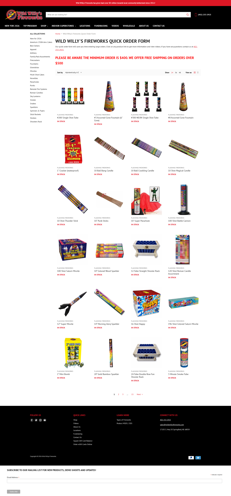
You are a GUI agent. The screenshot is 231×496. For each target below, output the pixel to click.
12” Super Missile (65, 324)
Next (139, 394)
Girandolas (34, 67)
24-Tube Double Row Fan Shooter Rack (142, 375)
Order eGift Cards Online (82, 444)
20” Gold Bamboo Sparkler (106, 374)
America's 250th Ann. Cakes (41, 42)
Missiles (33, 71)
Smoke (33, 100)
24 (172, 72)
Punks (32, 85)
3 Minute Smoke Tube (178, 374)
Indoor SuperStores (63, 25)
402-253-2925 (165, 420)
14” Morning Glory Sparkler (106, 324)
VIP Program (30, 25)
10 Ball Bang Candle (103, 170)
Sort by (60, 72)
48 (180, 72)
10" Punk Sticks (101, 220)
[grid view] (194, 72)
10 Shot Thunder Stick (67, 220)
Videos (115, 25)
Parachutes (34, 82)
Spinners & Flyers (37, 111)
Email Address (13, 477)
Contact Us (159, 25)
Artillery (33, 53)
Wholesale (129, 25)
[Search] (187, 14)
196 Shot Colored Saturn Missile (183, 324)
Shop (44, 25)
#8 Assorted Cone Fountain (180, 117)
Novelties (34, 78)
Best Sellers (35, 46)
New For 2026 (12, 25)
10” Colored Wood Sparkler (106, 271)
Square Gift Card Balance (82, 441)
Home (57, 34)
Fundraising (101, 25)
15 (132, 394)
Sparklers (34, 107)
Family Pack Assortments (40, 56)
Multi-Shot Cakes (37, 74)
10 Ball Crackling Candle (142, 170)
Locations (85, 25)
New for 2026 (35, 38)
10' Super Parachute (140, 220)
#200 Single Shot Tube (67, 117)
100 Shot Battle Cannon (179, 220)
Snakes (33, 103)
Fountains (34, 64)
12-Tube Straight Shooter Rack (145, 271)
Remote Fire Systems (38, 89)
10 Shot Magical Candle (179, 170)
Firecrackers (35, 60)
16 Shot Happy (138, 324)
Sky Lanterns (35, 96)
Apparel (33, 49)
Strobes (33, 118)
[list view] (198, 72)
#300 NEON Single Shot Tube (144, 117)
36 (176, 72)
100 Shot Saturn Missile (68, 271)
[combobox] (115, 14)
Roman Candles (36, 92)
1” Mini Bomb (63, 374)
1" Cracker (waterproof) (68, 170)
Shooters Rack (36, 121)
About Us (144, 25)
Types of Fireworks (124, 420)
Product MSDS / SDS (124, 423)
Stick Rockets (35, 114)
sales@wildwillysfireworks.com (172, 425)
